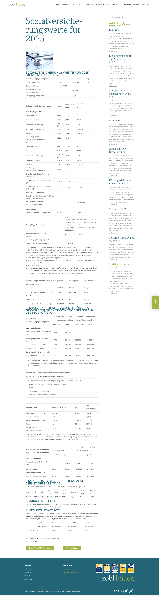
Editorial (114, 30)
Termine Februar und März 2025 (121, 239)
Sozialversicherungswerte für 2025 (121, 265)
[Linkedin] (126, 591)
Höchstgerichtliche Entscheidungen (120, 181)
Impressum (67, 569)
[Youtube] (131, 591)
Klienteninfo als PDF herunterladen (40, 548)
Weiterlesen (113, 51)
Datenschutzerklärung (71, 573)
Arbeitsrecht (116, 120)
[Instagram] (121, 591)
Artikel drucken (73, 548)
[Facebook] (116, 591)
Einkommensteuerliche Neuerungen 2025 (121, 59)
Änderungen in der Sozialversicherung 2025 (120, 94)
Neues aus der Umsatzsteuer (117, 150)
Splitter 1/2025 (117, 209)
